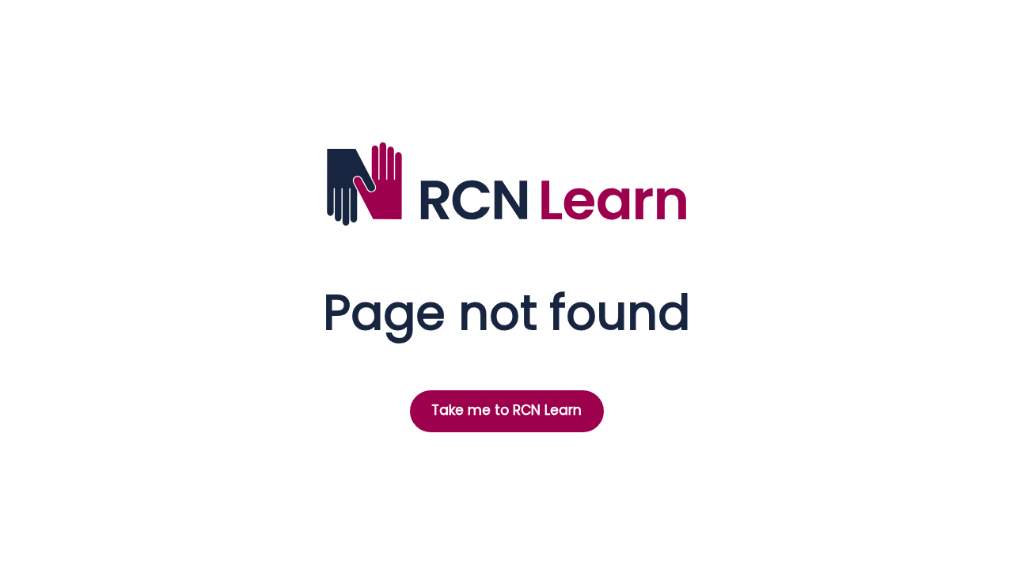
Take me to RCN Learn (506, 410)
